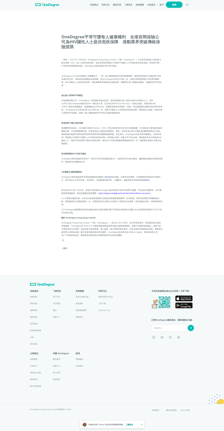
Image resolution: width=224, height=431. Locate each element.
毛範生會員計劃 (82, 297)
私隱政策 (155, 410)
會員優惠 (79, 303)
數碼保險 (33, 379)
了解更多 (129, 424)
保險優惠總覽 (81, 310)
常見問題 (56, 303)
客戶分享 (56, 297)
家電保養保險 (35, 330)
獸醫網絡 (79, 359)
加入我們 (56, 372)
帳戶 (162, 4)
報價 (174, 4)
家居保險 (33, 324)
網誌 (55, 310)
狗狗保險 (33, 303)
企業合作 (33, 366)
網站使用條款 (171, 410)
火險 (32, 337)
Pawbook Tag (104, 310)
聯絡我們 (56, 379)
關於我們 (56, 359)
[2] (148, 180)
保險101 (56, 317)
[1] (108, 177)
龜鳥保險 (33, 317)
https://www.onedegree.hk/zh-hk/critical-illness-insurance (124, 193)
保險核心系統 (35, 372)
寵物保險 (33, 297)
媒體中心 (56, 366)
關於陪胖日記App (106, 297)
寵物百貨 (117, 4)
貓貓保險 (33, 310)
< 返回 (64, 248)
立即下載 (102, 303)
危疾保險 (33, 344)
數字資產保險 (35, 386)
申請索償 (79, 366)
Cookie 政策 (185, 410)
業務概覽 (33, 359)
